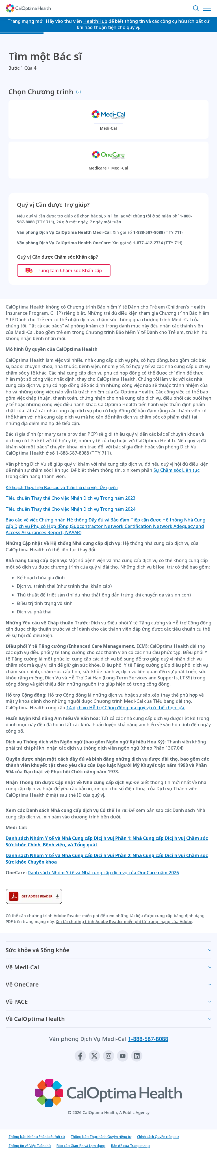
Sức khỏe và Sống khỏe (38, 950)
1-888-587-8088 (148, 232)
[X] (94, 1056)
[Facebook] (80, 1056)
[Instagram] (108, 1056)
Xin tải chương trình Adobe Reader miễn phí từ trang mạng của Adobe (124, 921)
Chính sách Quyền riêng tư (158, 1136)
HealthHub (95, 21)
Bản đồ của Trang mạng (130, 1145)
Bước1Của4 (22, 68)
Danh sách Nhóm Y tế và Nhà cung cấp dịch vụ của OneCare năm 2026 (103, 872)
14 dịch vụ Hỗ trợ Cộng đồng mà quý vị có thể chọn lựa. (125, 707)
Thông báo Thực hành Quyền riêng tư (101, 1136)
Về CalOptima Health (35, 1019)
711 (49, 221)
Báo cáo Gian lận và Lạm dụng (81, 1145)
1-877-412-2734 (148, 242)
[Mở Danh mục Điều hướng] (208, 8)
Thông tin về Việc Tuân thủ (29, 1145)
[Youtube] (122, 1056)
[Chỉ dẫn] (78, 92)
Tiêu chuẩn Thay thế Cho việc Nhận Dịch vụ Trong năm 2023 (70, 498)
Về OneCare (22, 984)
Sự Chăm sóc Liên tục (176, 470)
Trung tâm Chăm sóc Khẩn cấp (69, 270)
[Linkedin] (136, 1056)
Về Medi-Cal (22, 967)
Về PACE (17, 1001)
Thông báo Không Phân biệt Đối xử (36, 1136)
